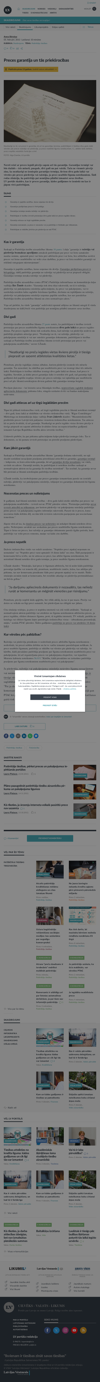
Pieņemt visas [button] (50, 697)
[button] (50, 706)
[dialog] (50, 691)
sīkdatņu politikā (69, 689)
